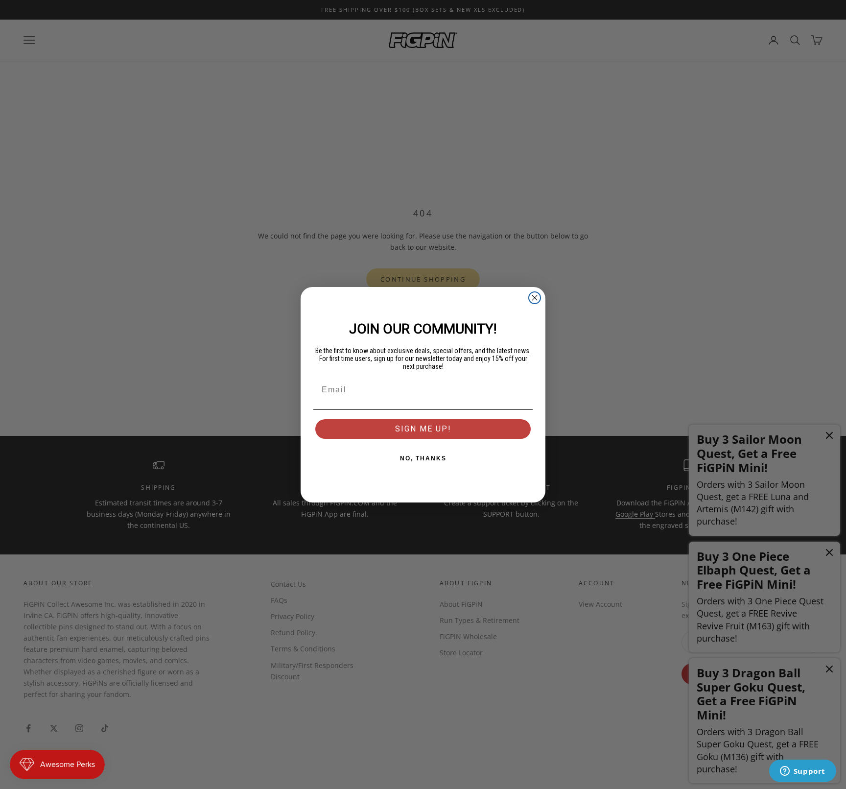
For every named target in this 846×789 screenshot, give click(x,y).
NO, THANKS (423, 458)
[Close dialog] (534, 298)
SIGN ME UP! (423, 428)
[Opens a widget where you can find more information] (802, 772)
